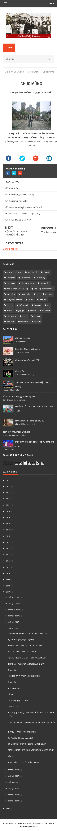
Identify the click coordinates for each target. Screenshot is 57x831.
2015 (8, 542)
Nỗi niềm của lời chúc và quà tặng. (24, 213)
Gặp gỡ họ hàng (27, 283)
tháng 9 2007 (13, 616)
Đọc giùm (24, 321)
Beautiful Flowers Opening (27, 349)
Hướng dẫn (44, 283)
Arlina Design (30, 826)
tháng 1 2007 (13, 801)
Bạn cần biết (32, 272)
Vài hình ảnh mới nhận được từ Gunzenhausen (27, 633)
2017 (8, 530)
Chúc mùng (25, 277)
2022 (8, 498)
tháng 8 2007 (13, 622)
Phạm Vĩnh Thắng (15, 168)
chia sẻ (9, 310)
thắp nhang (11, 316)
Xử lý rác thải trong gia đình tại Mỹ (19, 396)
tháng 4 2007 (13, 782)
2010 (8, 573)
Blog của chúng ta (14, 272)
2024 (8, 486)
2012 (8, 561)
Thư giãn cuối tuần (14, 299)
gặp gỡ (21, 310)
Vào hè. (11, 756)
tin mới (25, 316)
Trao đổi (42, 299)
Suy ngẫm (11, 294)
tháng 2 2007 (13, 794)
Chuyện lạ (11, 277)
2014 (8, 548)
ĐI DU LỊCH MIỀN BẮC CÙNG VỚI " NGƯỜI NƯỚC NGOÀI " (31, 750)
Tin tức (30, 299)
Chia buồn (19, 371)
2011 (8, 567)
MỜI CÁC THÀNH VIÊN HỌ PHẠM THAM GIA (25, 651)
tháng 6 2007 (13, 769)
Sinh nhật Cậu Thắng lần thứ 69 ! (30, 420)
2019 (8, 517)
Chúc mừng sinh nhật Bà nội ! (22, 194)
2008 (8, 586)
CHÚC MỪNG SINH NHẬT (20, 220)
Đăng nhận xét (10, 248)
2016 (8, 536)
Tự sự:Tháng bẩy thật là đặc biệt (21, 639)
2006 (8, 808)
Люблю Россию (22, 337)
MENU (51, 3)
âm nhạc (37, 316)
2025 (8, 480)
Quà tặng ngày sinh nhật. (18, 700)
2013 (8, 554)
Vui (48, 305)
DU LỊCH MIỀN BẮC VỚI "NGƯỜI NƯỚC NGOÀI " (27, 744)
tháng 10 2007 (14, 609)
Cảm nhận (11, 283)
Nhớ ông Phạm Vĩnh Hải (43, 288)
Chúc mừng (14, 188)
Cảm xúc (11, 694)
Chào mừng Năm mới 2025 (28, 360)
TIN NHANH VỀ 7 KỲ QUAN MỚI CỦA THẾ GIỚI (26, 664)
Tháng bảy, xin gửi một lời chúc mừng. (23, 762)
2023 (8, 492)
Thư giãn (48, 294)
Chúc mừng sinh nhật (18, 201)
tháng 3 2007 (13, 788)
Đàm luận (10, 321)
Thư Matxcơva (48, 232)
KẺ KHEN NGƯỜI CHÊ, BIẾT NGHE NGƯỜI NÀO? (27, 658)
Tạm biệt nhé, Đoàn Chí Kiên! (16, 431)
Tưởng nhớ (23, 305)
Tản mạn (37, 305)
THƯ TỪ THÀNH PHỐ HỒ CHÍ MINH (22, 732)
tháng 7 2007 (13, 628)
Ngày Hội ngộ (13, 706)
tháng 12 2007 (14, 597)
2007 (8, 592)
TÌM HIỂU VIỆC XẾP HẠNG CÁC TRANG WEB (25, 645)
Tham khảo (25, 294)
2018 (8, 523)
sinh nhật (47, 92)
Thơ (37, 294)
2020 (8, 511)
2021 (8, 505)
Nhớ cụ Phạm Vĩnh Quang (17, 288)
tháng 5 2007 (13, 776)
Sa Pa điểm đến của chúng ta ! (20, 738)
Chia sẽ (46, 272)
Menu (10, 47)
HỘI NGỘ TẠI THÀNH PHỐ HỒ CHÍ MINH (16, 233)
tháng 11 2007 (14, 603)
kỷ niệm (33, 310)
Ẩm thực (37, 321)
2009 (8, 579)
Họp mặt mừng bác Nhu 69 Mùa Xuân (26, 207)
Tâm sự (10, 305)
